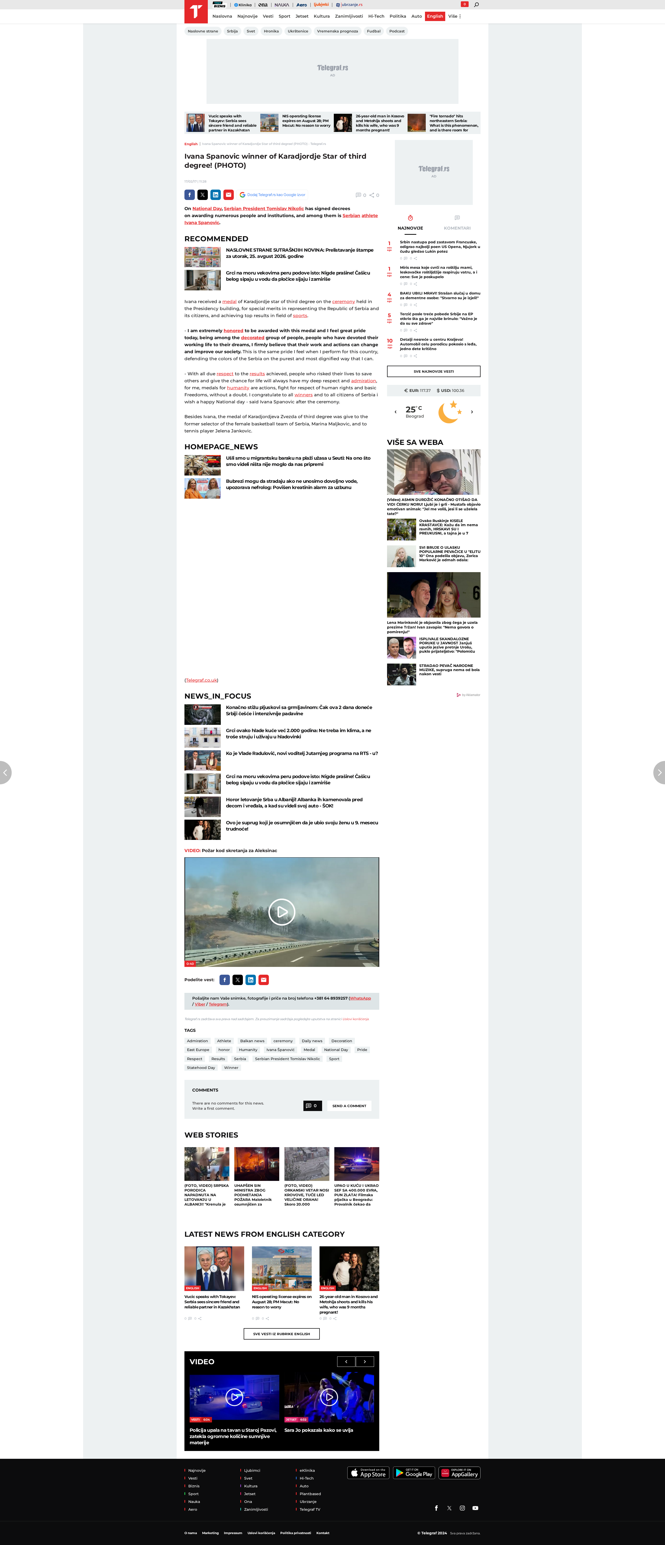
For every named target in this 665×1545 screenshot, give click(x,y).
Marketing (210, 1533)
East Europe (198, 1049)
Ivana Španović (281, 1049)
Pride (362, 1049)
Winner (231, 1067)
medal (229, 301)
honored (233, 330)
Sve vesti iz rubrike (281, 1334)
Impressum (233, 1533)
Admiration (197, 1041)
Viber (200, 1004)
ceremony (343, 301)
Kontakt (322, 1533)
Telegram (218, 1004)
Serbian (351, 215)
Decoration (341, 1041)
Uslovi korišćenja (355, 1019)
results (257, 373)
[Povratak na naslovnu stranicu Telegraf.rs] (196, 11)
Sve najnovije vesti (434, 371)
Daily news (312, 1041)
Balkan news (252, 1041)
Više (452, 16)
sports (300, 315)
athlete (370, 215)
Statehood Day (201, 1067)
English (191, 144)
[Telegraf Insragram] (462, 1508)
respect (225, 373)
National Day (207, 208)
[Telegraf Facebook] (436, 1508)
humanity (238, 387)
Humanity (248, 1049)
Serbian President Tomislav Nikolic (264, 208)
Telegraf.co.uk (201, 680)
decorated (252, 337)
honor (224, 1049)
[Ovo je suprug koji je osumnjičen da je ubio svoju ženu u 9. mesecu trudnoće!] (202, 830)
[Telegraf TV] (475, 1508)
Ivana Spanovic (201, 222)
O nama (190, 1533)
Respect (194, 1058)
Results (218, 1058)
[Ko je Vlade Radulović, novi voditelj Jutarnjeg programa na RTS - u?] (202, 760)
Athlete (224, 1041)
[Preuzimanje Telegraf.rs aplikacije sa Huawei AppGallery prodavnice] (459, 1473)
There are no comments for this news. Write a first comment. (228, 1106)
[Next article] (659, 772)
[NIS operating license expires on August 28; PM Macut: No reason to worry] (269, 123)
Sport (334, 1058)
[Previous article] (6, 772)
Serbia (240, 1058)
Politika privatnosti (295, 1533)
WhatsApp (360, 998)
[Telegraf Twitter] (449, 1508)
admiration (363, 380)
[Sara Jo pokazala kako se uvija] (329, 1397)
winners (304, 394)
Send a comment (349, 1106)
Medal (309, 1049)
